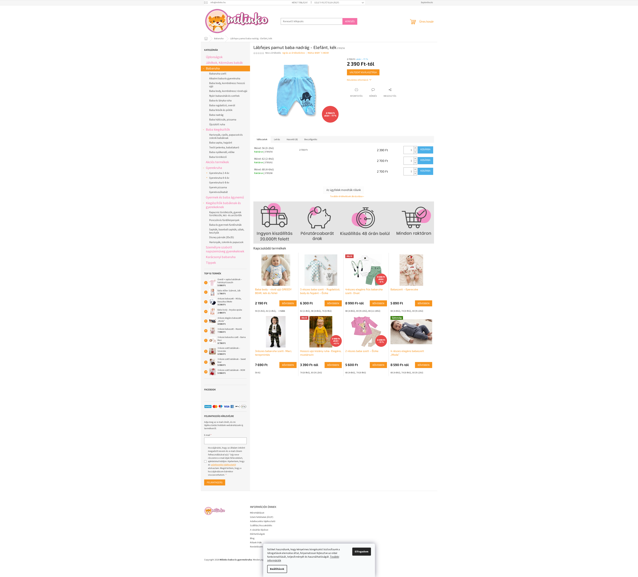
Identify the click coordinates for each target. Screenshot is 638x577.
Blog (252, 538)
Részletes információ (357, 80)
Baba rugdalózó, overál (222, 105)
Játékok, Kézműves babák (224, 62)
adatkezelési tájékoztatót (223, 464)
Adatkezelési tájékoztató (262, 521)
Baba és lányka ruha (220, 100)
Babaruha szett (217, 74)
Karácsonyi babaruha (221, 257)
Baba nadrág (216, 115)
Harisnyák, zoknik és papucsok (226, 242)
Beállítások (277, 569)
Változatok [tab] (262, 139)
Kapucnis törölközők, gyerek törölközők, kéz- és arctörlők (225, 213)
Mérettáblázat (300, 2)
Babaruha (213, 68)
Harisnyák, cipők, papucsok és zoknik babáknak (226, 136)
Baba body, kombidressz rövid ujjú (228, 91)
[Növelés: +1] (415, 148)
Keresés (350, 21)
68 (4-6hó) (316, 311)
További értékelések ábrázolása (346, 196)
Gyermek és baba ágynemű (225, 197)
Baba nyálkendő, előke (222, 152)
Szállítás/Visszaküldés (261, 525)
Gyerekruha (214, 167)
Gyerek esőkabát (218, 192)
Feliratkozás (215, 482)
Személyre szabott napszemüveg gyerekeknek (225, 249)
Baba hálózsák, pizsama (222, 119)
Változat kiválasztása (363, 72)
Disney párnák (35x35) (221, 237)
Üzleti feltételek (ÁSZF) (326, 2)
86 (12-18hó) (374, 311)
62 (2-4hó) (271, 311)
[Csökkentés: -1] (415, 152)
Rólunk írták (256, 542)
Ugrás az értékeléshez (293, 53)
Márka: (318, 53)
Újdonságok (214, 57)
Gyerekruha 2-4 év (219, 173)
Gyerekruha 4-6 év (219, 178)
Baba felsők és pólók (220, 110)
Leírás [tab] (277, 139)
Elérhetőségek (257, 534)
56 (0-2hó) (260, 311)
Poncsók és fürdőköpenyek (224, 220)
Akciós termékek (217, 162)
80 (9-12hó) (361, 311)
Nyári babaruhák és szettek (224, 96)
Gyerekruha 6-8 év (219, 182)
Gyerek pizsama (218, 187)
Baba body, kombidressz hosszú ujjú (227, 84)
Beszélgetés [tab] (310, 139)
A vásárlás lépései (259, 530)
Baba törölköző (218, 157)
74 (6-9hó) (327, 311)
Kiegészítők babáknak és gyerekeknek (223, 205)
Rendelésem (256, 546)
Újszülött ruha (217, 124)
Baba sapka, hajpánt (220, 143)
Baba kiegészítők (218, 129)
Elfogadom (361, 551)
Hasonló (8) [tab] (292, 139)
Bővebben (288, 303)
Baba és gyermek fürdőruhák (225, 225)
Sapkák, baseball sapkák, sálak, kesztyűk (226, 231)
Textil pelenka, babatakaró (224, 147)
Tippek (211, 262)
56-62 (257, 372)
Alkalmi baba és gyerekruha (224, 78)
